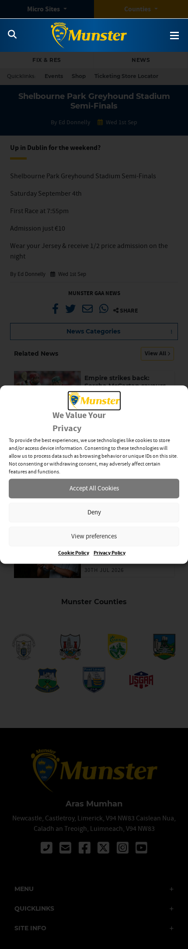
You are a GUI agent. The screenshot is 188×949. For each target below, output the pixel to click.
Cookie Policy (73, 553)
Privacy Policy (109, 553)
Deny (94, 512)
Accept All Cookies (94, 488)
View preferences (94, 536)
